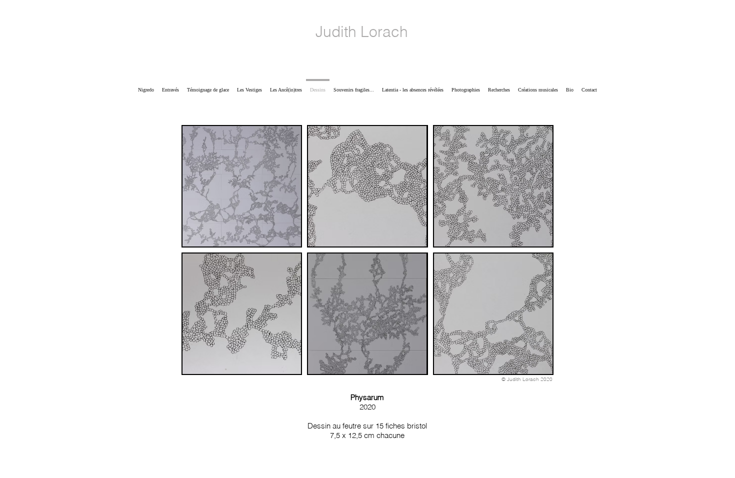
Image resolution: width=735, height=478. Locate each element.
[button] (242, 186)
